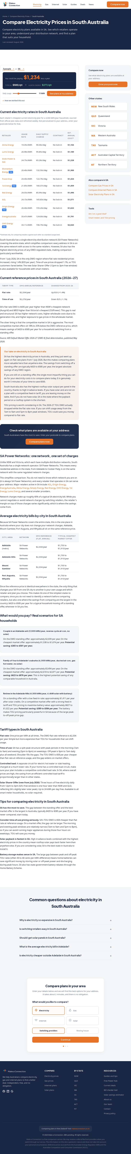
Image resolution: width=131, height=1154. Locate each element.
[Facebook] (4, 1091)
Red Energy (7, 192)
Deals (82, 4)
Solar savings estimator (114, 1095)
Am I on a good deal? (98, 214)
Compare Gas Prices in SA (101, 185)
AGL (4, 199)
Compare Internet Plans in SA (103, 190)
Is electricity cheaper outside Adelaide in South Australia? (50, 955)
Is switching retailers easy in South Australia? (43, 928)
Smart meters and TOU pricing (102, 218)
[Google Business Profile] (12, 1091)
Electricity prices (52, 1076)
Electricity (37, 4)
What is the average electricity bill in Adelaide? (44, 946)
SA (75, 1095)
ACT (76, 1104)
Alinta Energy (8, 145)
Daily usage (7, 93)
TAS (75, 1099)
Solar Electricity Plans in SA (101, 194)
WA (75, 1090)
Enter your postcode (108, 84)
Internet (55, 4)
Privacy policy (109, 1113)
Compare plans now (39, 441)
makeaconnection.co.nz (80, 1128)
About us (108, 1099)
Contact (107, 1109)
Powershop (7, 179)
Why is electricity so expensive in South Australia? (46, 920)
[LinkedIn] (8, 1091)
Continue (65, 1039)
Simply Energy (37, 488)
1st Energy (6, 185)
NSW (76, 1076)
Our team (108, 1104)
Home (5, 16)
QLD (76, 1081)
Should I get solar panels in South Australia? (42, 937)
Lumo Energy (8, 151)
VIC (75, 1085)
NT (75, 1109)
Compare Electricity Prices (20, 16)
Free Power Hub (110, 1081)
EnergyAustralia (9, 216)
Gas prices (49, 1081)
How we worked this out (15, 100)
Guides (74, 4)
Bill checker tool (110, 1090)
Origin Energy (8, 206)
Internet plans (51, 1085)
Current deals (110, 1085)
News (91, 4)
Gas (46, 4)
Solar (65, 4)
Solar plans (49, 1090)
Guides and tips (110, 1076)
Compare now (117, 4)
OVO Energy (7, 223)
